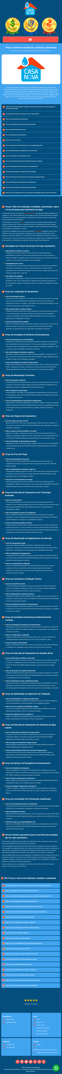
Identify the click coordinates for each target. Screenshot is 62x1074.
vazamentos (38, 231)
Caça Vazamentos (29, 213)
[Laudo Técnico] (31, 26)
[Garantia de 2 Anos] (49, 26)
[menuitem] (30, 107)
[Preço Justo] (13, 26)
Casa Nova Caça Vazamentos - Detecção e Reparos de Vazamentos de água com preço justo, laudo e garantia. (30, 1070)
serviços (22, 222)
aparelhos (8, 527)
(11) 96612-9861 (10, 1047)
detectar (29, 311)
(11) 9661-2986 (10, 1044)
